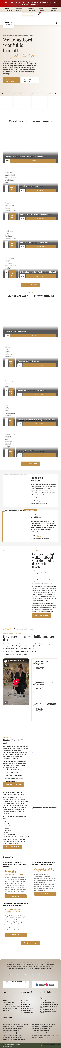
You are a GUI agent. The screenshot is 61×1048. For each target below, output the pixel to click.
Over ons (25, 1000)
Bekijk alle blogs (30, 943)
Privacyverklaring (27, 1010)
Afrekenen (26, 1006)
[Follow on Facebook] (37, 984)
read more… (16, 896)
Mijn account (26, 1002)
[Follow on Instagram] (46, 984)
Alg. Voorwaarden (28, 1008)
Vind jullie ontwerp (28, 80)
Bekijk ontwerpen (10, 80)
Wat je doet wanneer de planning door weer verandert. (14, 911)
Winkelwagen (26, 1004)
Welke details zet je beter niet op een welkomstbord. (44, 870)
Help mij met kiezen (13, 784)
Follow (42, 984)
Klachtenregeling (28, 1012)
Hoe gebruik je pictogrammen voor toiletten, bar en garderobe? (16, 872)
